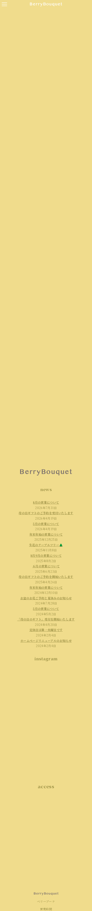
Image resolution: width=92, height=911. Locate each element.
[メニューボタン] (4, 4)
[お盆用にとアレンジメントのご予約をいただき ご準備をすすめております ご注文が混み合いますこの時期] (68, 681)
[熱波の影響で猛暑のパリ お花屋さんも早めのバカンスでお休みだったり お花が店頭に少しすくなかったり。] (68, 757)
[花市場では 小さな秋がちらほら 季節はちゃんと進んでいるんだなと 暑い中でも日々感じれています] (24, 681)
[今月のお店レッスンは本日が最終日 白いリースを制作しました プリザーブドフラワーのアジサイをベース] (24, 757)
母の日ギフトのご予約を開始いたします (46, 576)
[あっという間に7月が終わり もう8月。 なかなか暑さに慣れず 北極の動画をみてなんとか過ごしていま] (68, 732)
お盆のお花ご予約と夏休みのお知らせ (46, 598)
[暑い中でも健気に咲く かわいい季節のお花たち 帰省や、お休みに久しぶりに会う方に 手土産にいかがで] (24, 732)
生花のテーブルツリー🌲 (46, 545)
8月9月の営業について (46, 555)
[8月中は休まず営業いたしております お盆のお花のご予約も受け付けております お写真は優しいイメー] (68, 706)
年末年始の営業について (46, 587)
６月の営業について (46, 566)
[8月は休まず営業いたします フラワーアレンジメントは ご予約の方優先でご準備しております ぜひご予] (24, 706)
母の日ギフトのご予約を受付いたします (46, 513)
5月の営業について (46, 524)
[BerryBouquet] (46, 4)
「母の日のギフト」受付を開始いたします (46, 619)
